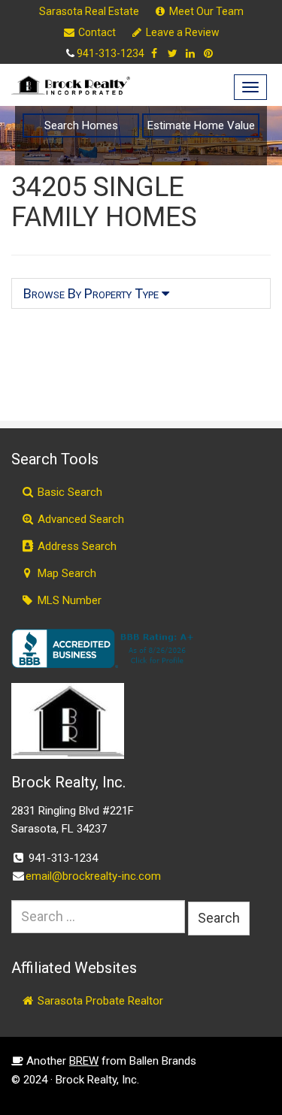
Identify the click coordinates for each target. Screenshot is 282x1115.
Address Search (76, 546)
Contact (96, 32)
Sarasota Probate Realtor (99, 1001)
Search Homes (81, 125)
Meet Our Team (205, 11)
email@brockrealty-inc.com (93, 876)
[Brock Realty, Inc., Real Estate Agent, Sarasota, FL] (105, 648)
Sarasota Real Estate (89, 11)
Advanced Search (79, 519)
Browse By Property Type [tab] (92, 293)
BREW (84, 1061)
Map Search (65, 573)
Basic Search (68, 492)
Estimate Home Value (201, 125)
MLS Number (68, 600)
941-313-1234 (110, 53)
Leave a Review (182, 32)
